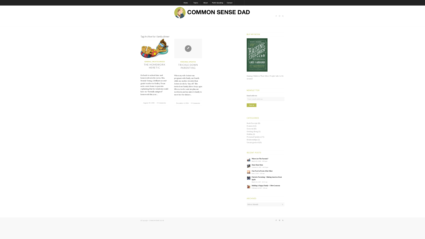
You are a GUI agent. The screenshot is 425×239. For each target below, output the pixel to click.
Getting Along (252, 131)
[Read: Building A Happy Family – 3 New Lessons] (249, 187)
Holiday (250, 134)
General (147, 62)
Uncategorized (158, 62)
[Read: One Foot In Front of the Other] (249, 172)
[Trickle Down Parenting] (188, 48)
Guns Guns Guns (257, 165)
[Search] (239, 3)
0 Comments (161, 103)
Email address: (252, 96)
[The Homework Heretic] (154, 48)
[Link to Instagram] (279, 16)
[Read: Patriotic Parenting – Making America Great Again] (249, 178)
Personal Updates (188, 62)
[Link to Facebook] (276, 16)
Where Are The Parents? (260, 159)
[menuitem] (186, 3)
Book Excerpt (252, 123)
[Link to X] (282, 16)
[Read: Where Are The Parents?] (249, 160)
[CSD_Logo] (212, 16)
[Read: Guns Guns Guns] (249, 166)
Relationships (252, 140)
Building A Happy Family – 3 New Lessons (266, 185)
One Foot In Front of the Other (262, 171)
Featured (250, 126)
